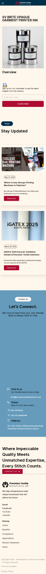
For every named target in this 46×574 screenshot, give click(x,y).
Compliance (7, 534)
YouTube (6, 512)
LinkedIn (6, 515)
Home (5, 525)
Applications (8, 538)
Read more (11, 198)
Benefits (6, 529)
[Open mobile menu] (3, 3)
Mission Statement (11, 542)
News (5, 547)
